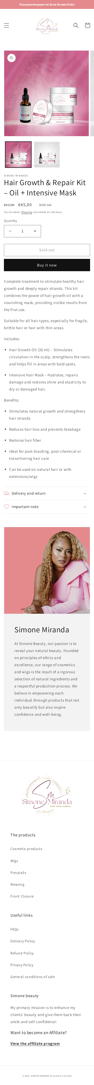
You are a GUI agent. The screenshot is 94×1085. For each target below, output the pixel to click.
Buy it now (47, 265)
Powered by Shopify (61, 1075)
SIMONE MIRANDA (40, 1075)
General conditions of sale (32, 976)
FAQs (14, 929)
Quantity (10, 220)
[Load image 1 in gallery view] (18, 155)
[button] (6, 25)
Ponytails (18, 872)
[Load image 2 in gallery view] (47, 155)
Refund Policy (22, 953)
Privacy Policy (21, 965)
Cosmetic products (26, 848)
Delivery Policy (22, 941)
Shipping (26, 212)
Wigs (14, 860)
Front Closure (22, 896)
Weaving (17, 884)
